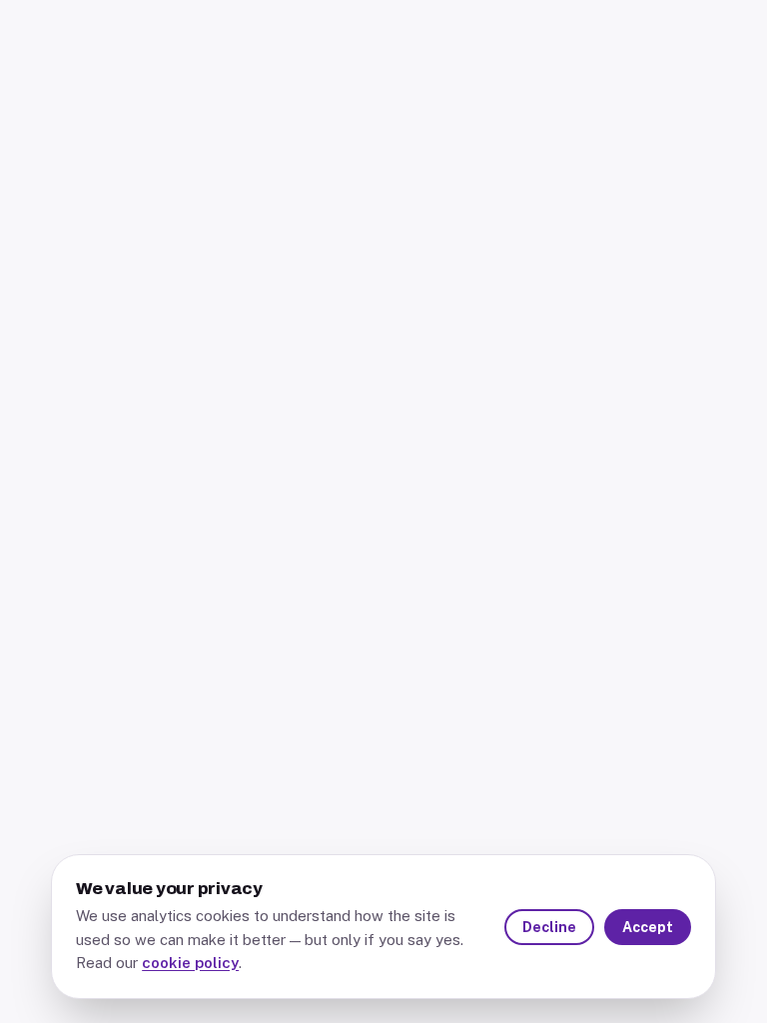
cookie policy (190, 962)
